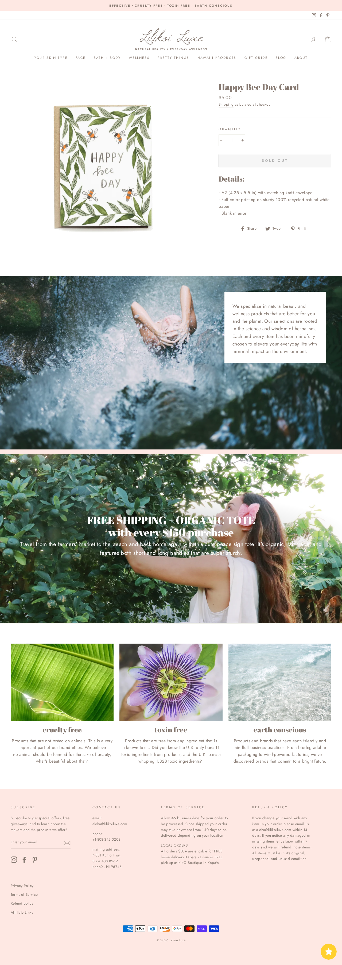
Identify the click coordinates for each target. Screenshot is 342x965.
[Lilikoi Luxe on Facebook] (24, 859)
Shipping (226, 104)
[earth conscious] (279, 682)
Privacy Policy (22, 885)
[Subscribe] (67, 842)
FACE (81, 57)
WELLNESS (139, 57)
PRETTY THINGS (173, 57)
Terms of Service (24, 894)
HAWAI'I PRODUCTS (216, 57)
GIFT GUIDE (256, 57)
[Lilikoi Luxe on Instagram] (14, 859)
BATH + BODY (107, 57)
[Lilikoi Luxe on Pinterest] (35, 859)
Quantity (230, 129)
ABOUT (301, 57)
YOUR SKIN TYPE (51, 57)
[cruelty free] (62, 682)
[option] (171, 6)
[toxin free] (170, 682)
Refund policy (22, 903)
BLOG (281, 57)
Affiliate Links (22, 912)
